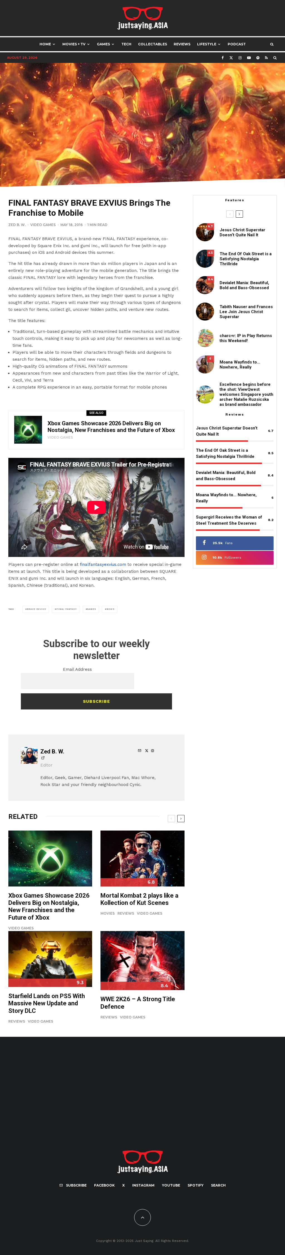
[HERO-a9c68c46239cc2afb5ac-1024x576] (28, 430)
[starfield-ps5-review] (50, 959)
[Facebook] (223, 57)
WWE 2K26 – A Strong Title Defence (137, 1003)
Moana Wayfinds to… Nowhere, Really (240, 365)
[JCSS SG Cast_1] (205, 312)
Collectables (152, 44)
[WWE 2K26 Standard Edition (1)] (142, 960)
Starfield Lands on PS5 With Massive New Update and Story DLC (46, 1003)
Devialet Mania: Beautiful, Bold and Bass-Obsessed (244, 285)
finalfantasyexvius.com (103, 564)
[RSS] (266, 57)
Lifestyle (206, 44)
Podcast (237, 44)
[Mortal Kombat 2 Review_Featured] (142, 858)
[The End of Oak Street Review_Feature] (205, 259)
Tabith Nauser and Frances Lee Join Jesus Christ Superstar (246, 311)
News (110, 609)
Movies (107, 913)
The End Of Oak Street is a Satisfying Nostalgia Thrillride (246, 258)
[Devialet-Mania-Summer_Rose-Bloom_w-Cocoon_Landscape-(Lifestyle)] (205, 285)
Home (45, 44)
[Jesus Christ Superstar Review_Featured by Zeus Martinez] (205, 232)
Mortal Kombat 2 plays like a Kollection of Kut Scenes (139, 899)
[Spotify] (258, 57)
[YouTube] (249, 57)
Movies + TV (73, 44)
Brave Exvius (36, 609)
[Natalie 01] (205, 394)
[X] (231, 57)
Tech (126, 44)
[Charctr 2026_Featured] (205, 338)
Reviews (182, 44)
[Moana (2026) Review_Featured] (205, 364)
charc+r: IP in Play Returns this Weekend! (246, 338)
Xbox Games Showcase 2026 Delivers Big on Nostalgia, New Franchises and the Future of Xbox (111, 426)
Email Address (77, 669)
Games (103, 44)
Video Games (43, 225)
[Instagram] (240, 57)
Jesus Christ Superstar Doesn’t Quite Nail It (242, 232)
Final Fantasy (66, 609)
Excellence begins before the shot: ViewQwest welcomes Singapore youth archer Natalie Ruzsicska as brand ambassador (246, 394)
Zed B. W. (17, 225)
